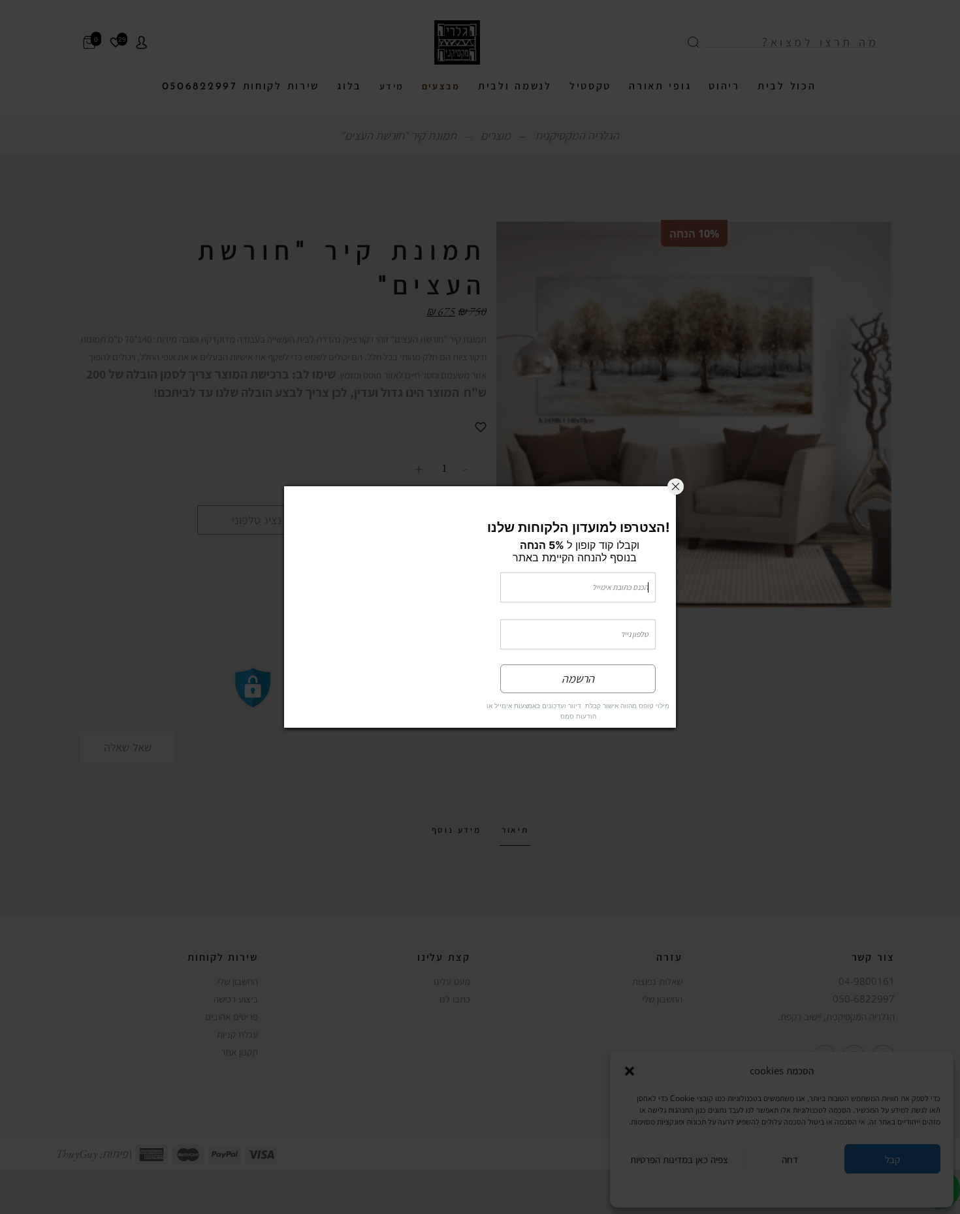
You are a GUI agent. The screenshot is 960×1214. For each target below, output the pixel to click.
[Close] (675, 456)
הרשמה (578, 708)
